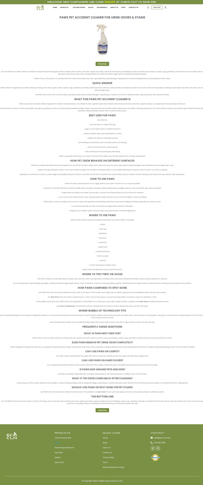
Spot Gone (55, 297)
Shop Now (102, 64)
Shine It (58, 457)
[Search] (148, 7)
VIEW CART (157, 7)
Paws (57, 443)
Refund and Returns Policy (113, 467)
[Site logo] (40, 7)
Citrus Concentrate (67, 306)
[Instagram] (158, 448)
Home (105, 438)
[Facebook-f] (153, 448)
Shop (105, 443)
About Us (106, 447)
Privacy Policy (108, 457)
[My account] (165, 7)
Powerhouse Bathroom (64, 447)
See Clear (59, 452)
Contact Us (107, 452)
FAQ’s (105, 462)
